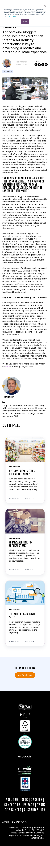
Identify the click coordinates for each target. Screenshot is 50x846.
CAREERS (36, 799)
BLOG (24, 799)
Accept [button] (25, 22)
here (7, 366)
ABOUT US (12, 799)
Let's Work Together (25, 675)
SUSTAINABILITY (34, 810)
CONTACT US (12, 804)
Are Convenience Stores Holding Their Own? (22, 472)
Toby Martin (21, 61)
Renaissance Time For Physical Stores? (20, 543)
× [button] (44, 5)
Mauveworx (8, 71)
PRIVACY (28, 804)
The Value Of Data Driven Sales (22, 615)
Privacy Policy (11, 16)
